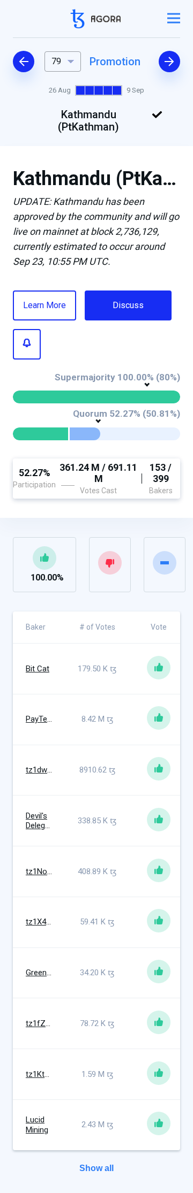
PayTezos (43, 719)
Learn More (44, 305)
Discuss (128, 305)
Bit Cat (37, 669)
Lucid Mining (37, 1125)
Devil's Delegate (41, 821)
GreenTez (43, 972)
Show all (96, 1168)
